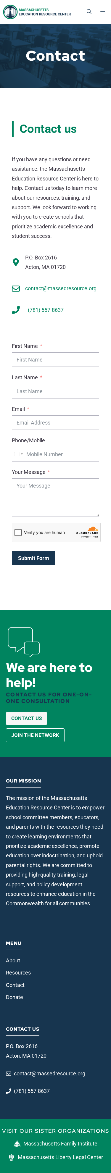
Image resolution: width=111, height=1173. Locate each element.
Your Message (29, 472)
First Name (25, 346)
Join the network (35, 735)
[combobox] (18, 454)
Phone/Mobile (28, 440)
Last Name (25, 377)
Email (18, 409)
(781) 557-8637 (46, 310)
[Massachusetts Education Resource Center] (37, 11)
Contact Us (26, 718)
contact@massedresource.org (60, 288)
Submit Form (33, 558)
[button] (89, 12)
